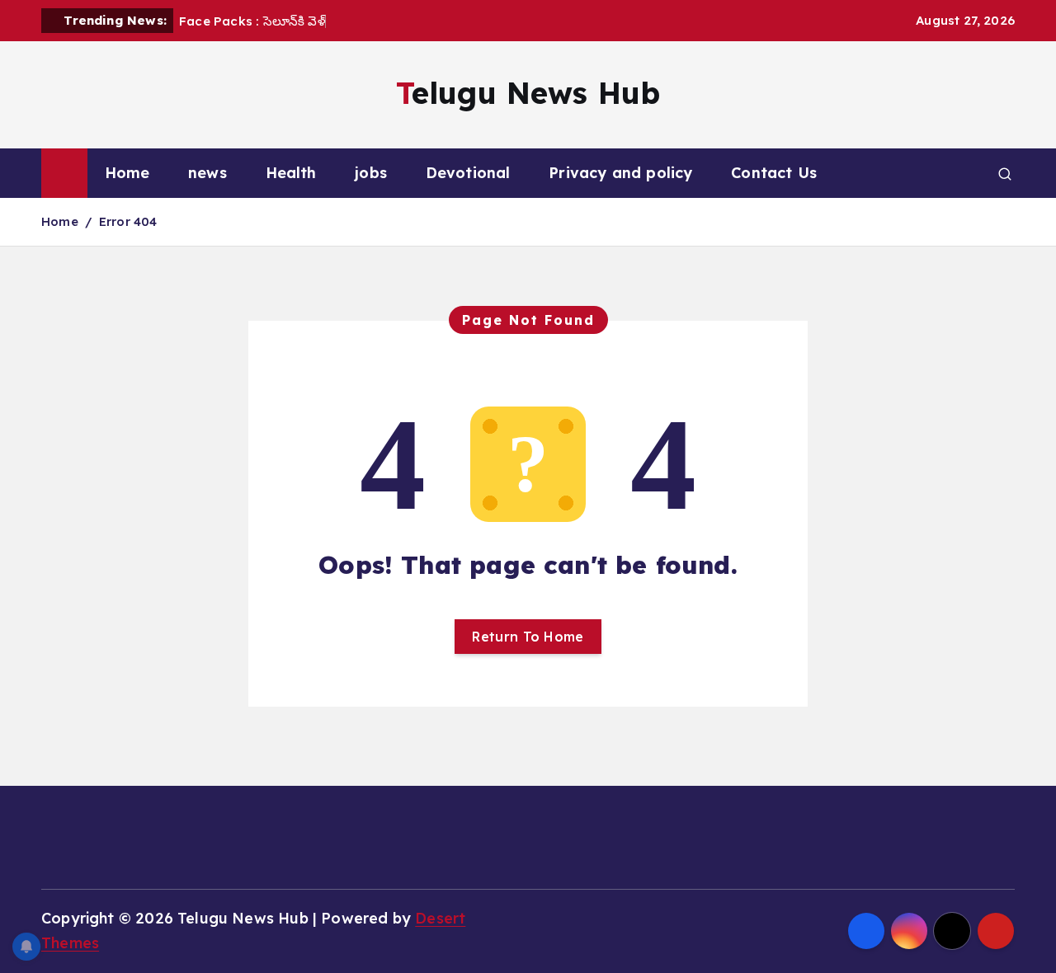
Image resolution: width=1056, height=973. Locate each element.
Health (291, 172)
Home (127, 172)
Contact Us (774, 172)
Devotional (468, 172)
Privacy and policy (620, 172)
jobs (371, 172)
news (207, 172)
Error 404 (128, 221)
